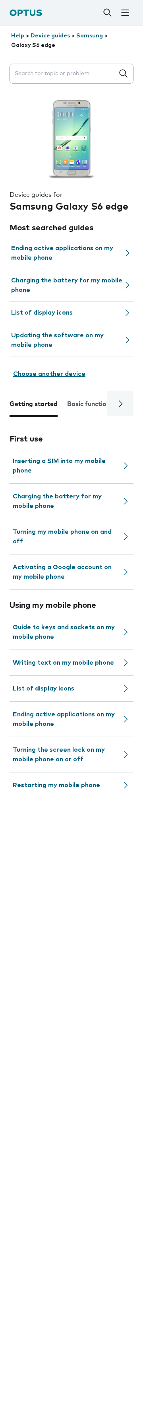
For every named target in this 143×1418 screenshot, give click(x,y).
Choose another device (49, 374)
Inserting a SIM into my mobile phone (59, 466)
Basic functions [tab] (90, 404)
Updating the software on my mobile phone (57, 340)
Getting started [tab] (34, 404)
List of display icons (42, 312)
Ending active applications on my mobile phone (62, 253)
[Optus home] (26, 12)
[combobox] (63, 74)
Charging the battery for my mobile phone (66, 285)
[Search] (107, 12)
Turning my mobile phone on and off (62, 537)
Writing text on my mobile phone (63, 662)
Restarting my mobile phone (56, 785)
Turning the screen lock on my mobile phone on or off (59, 754)
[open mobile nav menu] (125, 12)
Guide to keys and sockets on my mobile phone (64, 632)
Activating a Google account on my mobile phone (62, 572)
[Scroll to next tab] (120, 404)
